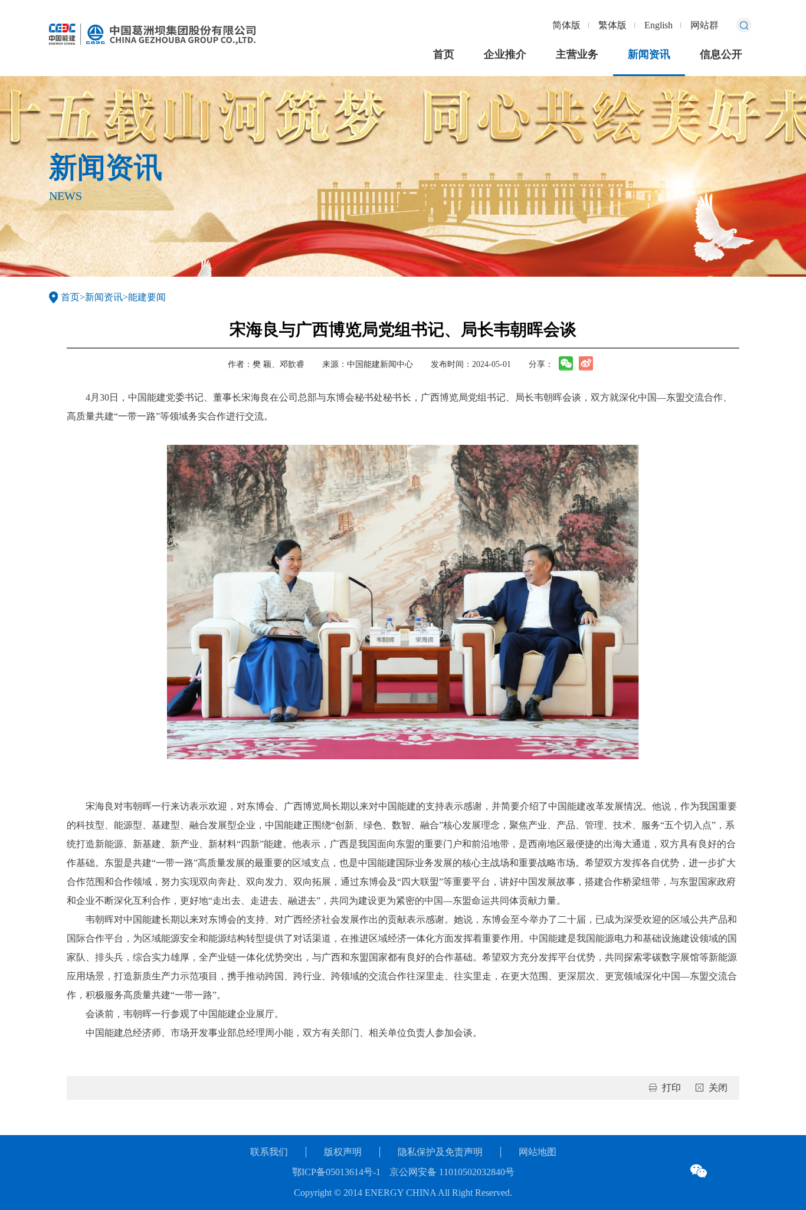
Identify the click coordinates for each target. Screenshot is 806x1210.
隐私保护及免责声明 (440, 1152)
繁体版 (612, 25)
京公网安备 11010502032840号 (452, 1172)
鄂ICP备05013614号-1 (336, 1172)
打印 (671, 1088)
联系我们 (269, 1152)
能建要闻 (147, 297)
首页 (443, 54)
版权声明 (343, 1152)
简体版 (566, 25)
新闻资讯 (649, 54)
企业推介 (505, 54)
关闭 (718, 1088)
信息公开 (721, 54)
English (658, 25)
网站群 (704, 25)
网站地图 (537, 1152)
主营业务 (577, 54)
